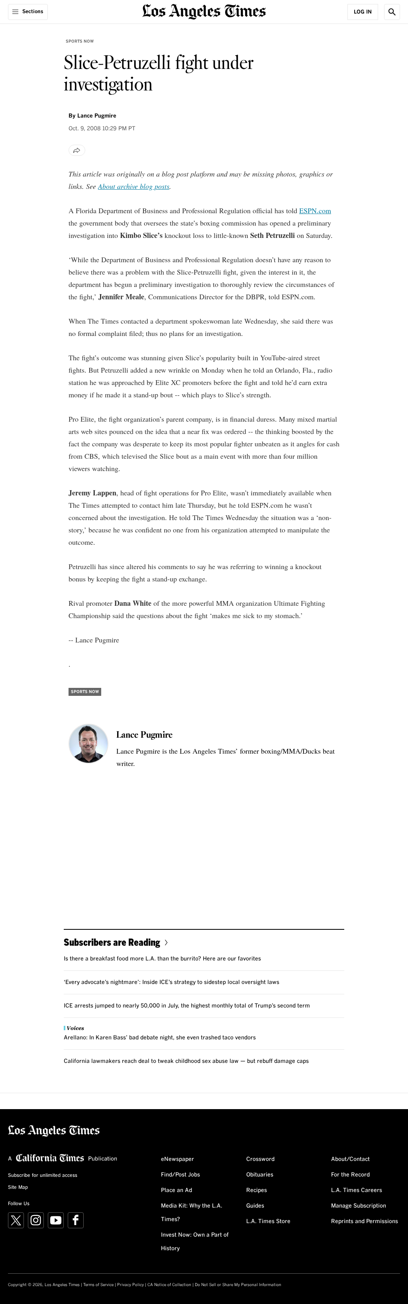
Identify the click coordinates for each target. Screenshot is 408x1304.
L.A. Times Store (268, 1221)
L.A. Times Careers (356, 1190)
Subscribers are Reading (112, 942)
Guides (255, 1206)
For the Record (350, 1175)
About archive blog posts (133, 186)
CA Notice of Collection (169, 1285)
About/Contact (350, 1159)
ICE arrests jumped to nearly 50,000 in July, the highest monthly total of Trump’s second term (187, 1006)
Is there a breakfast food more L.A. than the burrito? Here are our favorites (162, 959)
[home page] (204, 11)
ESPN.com (315, 210)
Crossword (260, 1159)
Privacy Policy (130, 1285)
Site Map (18, 1187)
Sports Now (80, 41)
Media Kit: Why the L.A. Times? (191, 1212)
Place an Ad (176, 1190)
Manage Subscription (358, 1206)
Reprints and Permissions (364, 1221)
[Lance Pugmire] (88, 744)
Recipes (256, 1190)
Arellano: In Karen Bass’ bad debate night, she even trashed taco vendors (160, 1038)
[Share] (77, 150)
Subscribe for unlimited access (42, 1175)
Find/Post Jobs (180, 1175)
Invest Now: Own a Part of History (195, 1241)
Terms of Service (98, 1285)
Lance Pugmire (96, 116)
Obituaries (259, 1175)
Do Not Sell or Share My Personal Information (238, 1285)
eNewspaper (177, 1159)
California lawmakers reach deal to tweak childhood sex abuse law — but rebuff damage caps (186, 1061)
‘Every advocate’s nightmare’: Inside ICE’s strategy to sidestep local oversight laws (171, 982)
